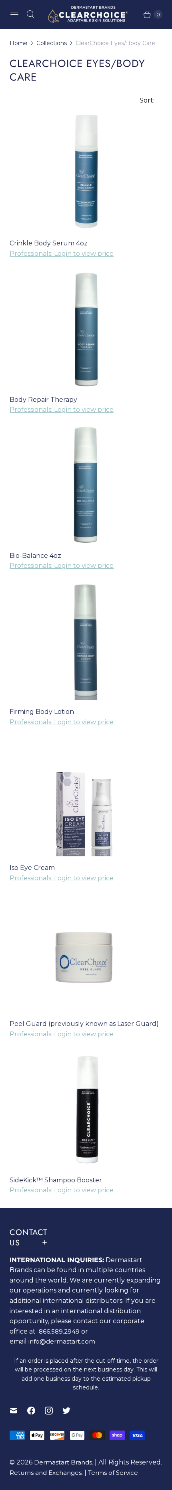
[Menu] (14, 14)
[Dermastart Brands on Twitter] (71, 1410)
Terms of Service (113, 1472)
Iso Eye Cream (32, 867)
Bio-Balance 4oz (35, 555)
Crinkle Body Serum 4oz (49, 243)
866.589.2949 (59, 1331)
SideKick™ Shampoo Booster (56, 1180)
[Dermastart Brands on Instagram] (53, 1410)
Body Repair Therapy (43, 399)
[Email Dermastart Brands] (18, 1410)
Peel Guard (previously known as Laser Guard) (84, 1024)
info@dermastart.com (61, 1341)
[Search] (30, 14)
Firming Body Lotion (42, 711)
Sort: (144, 100)
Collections (51, 43)
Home (19, 43)
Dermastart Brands (63, 1462)
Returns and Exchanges (46, 1472)
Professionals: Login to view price (62, 253)
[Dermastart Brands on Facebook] (36, 1410)
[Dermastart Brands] (86, 15)
